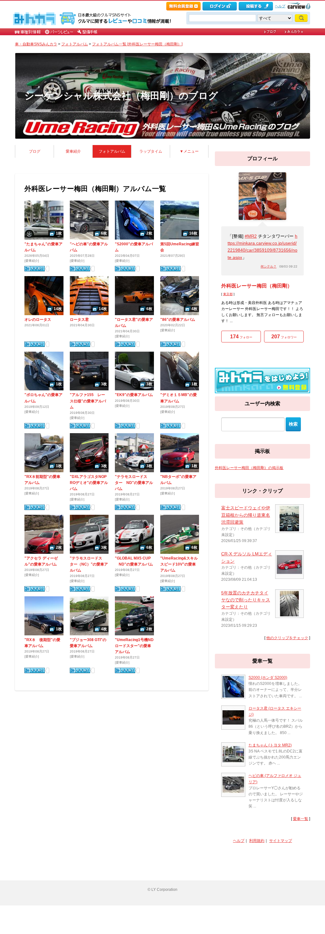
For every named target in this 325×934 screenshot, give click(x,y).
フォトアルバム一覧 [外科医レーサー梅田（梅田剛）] (137, 44)
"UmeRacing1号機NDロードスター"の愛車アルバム (134, 646)
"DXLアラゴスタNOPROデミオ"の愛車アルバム (89, 482)
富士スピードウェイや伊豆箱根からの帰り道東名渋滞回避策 (245, 515)
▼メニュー (189, 151)
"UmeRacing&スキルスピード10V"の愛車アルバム (179, 564)
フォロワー (284, 336)
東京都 (228, 294)
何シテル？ (268, 266)
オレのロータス (37, 319)
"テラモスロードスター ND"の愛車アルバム (134, 482)
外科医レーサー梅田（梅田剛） (256, 285)
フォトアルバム (74, 44)
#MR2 (251, 236)
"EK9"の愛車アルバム (134, 395)
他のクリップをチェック (287, 638)
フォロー (241, 336)
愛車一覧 (300, 819)
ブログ (34, 151)
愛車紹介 (73, 151)
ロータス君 (79, 319)
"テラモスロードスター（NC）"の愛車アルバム (89, 564)
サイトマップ (280, 840)
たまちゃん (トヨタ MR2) (270, 745)
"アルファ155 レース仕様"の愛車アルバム (88, 401)
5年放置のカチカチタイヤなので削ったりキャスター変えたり (245, 600)
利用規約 (256, 840)
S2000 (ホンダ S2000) (268, 677)
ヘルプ (280, 6)
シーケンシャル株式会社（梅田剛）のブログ (121, 95)
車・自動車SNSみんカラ (36, 44)
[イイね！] (34, 268)
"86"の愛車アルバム (177, 319)
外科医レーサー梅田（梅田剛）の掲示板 (249, 468)
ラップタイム (150, 151)
